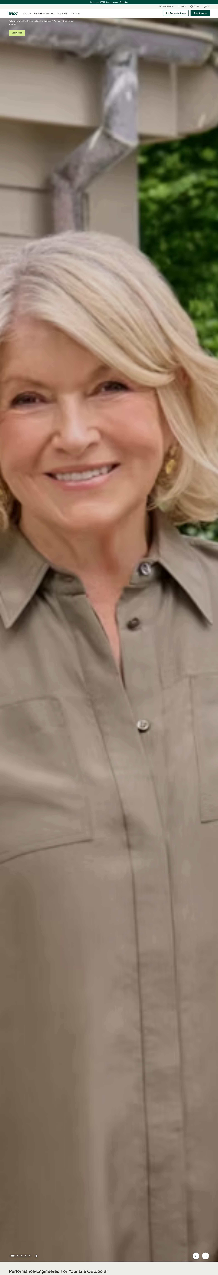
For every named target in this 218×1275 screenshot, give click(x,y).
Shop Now (124, 2)
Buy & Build (63, 13)
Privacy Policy (33, 1273)
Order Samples (200, 13)
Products (27, 13)
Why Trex (76, 13)
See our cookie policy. (71, 1271)
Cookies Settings (133, 1272)
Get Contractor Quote (176, 13)
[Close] (214, 1271)
